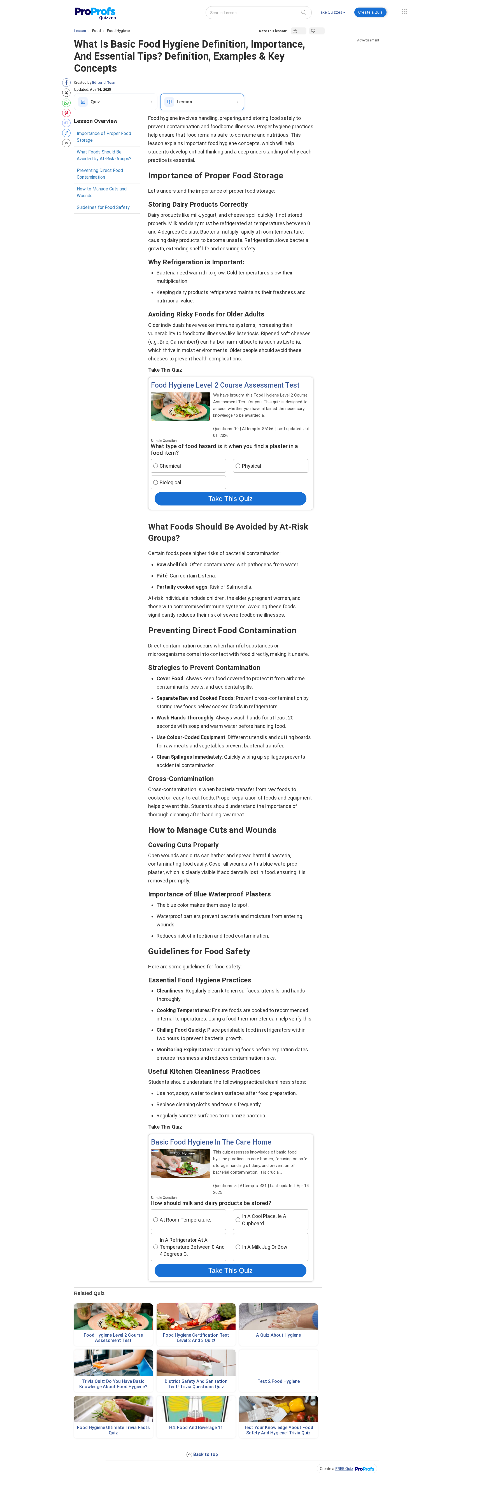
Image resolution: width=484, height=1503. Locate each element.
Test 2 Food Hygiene (278, 1381)
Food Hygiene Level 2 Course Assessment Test (113, 1337)
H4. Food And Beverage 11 (196, 1427)
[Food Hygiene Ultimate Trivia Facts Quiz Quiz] (113, 1409)
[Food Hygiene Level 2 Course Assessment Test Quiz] (113, 1316)
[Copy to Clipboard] (67, 133)
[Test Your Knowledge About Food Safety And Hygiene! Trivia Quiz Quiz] (278, 1409)
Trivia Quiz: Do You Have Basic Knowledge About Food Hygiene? (113, 1384)
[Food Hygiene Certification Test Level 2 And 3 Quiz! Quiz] (196, 1316)
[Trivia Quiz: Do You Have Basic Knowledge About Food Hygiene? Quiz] (113, 1363)
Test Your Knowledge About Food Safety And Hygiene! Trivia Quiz (278, 1430)
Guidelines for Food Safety (103, 207)
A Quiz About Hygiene (278, 1335)
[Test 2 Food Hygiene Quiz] (278, 1363)
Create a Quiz (370, 12)
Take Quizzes (330, 12)
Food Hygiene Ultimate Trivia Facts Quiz (113, 1430)
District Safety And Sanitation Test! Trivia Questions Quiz (196, 1384)
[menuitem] (332, 13)
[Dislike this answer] (317, 30)
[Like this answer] (298, 30)
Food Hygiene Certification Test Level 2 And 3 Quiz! (196, 1337)
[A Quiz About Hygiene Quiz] (278, 1316)
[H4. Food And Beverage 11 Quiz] (196, 1409)
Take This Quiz (230, 498)
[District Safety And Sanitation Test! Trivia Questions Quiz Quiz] (196, 1363)
